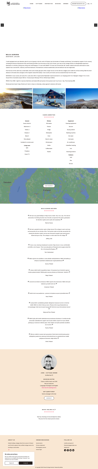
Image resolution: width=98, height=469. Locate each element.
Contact (49, 398)
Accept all (25, 463)
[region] (18, 459)
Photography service (41, 447)
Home (31, 3)
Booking (58, 3)
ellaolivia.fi (66, 447)
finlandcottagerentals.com (70, 445)
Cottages (39, 3)
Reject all (11, 463)
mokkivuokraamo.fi (68, 443)
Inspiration (49, 3)
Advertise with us (78, 3)
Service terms (39, 443)
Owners (65, 3)
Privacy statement (40, 445)
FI (91, 3)
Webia (61, 467)
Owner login (39, 449)
